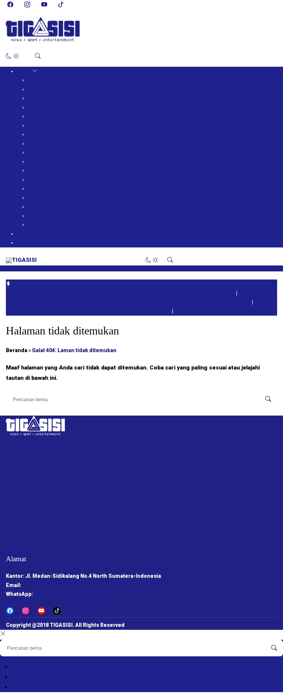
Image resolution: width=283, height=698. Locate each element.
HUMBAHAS (43, 116)
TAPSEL (38, 188)
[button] (12, 56)
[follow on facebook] (10, 4)
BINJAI (36, 216)
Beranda (16, 350)
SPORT (26, 234)
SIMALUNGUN (45, 134)
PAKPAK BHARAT (49, 89)
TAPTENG (40, 180)
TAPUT (37, 170)
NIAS (34, 198)
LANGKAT (40, 152)
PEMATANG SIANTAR (54, 206)
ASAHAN (39, 125)
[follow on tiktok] (60, 4)
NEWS (24, 71)
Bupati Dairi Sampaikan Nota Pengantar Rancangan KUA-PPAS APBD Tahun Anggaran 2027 (121, 293)
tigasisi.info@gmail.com (53, 585)
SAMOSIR (40, 107)
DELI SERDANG (47, 143)
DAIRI (35, 80)
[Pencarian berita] (268, 399)
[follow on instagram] (27, 4)
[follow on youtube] (44, 4)
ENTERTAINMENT (39, 243)
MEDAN (37, 161)
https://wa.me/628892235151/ (70, 594)
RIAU (34, 225)
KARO (35, 98)
